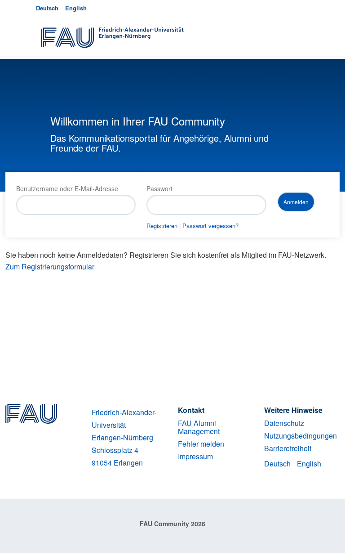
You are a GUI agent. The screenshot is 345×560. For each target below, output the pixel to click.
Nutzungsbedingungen (300, 435)
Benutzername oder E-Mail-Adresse (67, 188)
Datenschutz (284, 423)
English (76, 8)
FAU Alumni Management (199, 427)
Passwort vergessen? (210, 225)
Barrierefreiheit (287, 448)
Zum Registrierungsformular (49, 266)
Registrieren (161, 225)
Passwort (159, 188)
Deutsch (47, 8)
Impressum (195, 456)
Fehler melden (201, 444)
